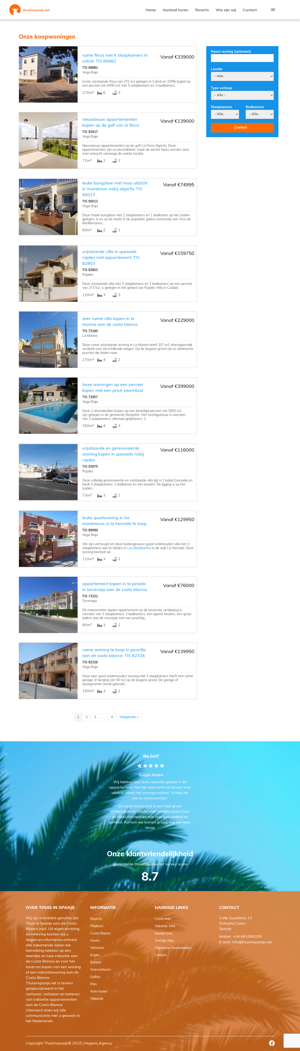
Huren (95, 941)
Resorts (202, 10)
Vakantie (96, 999)
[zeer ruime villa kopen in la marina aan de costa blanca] (48, 340)
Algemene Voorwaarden (173, 948)
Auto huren (98, 991)
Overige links (164, 941)
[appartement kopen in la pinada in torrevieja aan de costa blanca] (48, 605)
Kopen (95, 955)
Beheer (95, 962)
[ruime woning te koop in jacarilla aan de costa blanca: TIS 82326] (48, 671)
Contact (250, 10)
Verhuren (97, 948)
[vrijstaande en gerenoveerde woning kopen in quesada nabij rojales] (48, 472)
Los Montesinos (139, 548)
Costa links (163, 919)
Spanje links (163, 933)
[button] (272, 1043)
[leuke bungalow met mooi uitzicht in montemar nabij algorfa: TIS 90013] (48, 207)
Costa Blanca (100, 933)
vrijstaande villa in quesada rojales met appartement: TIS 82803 (110, 258)
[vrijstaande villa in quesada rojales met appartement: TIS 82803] (48, 274)
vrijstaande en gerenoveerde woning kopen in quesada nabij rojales (113, 455)
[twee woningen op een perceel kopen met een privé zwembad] (48, 406)
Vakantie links (165, 926)
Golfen (95, 977)
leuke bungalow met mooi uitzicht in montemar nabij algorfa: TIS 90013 (114, 189)
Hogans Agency (98, 1043)
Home (151, 10)
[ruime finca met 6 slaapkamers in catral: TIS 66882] (48, 74)
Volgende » (129, 717)
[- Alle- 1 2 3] (260, 114)
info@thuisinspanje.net (252, 942)
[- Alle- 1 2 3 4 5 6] (225, 114)
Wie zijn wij (226, 10)
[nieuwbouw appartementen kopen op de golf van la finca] (48, 140)
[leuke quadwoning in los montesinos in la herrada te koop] (48, 539)
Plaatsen (96, 926)
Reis (93, 984)
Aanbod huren (175, 10)
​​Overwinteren (100, 970)
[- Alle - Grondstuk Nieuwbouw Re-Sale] (242, 95)
